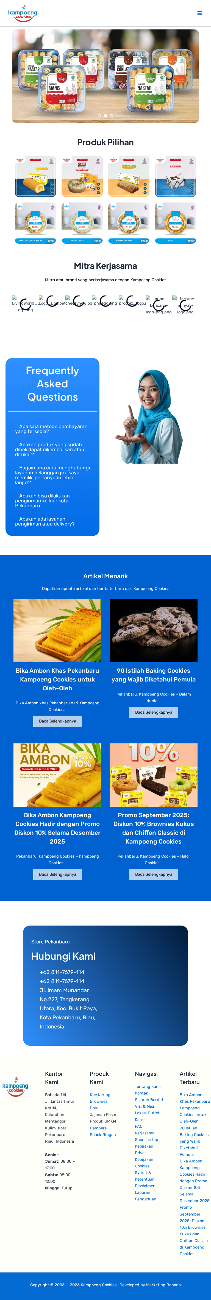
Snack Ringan (103, 1134)
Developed (129, 1284)
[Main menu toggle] (200, 13)
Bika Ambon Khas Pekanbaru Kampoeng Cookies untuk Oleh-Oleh (57, 679)
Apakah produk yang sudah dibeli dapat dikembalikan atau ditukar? (49, 450)
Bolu (94, 1107)
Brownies (98, 1101)
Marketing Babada (163, 1284)
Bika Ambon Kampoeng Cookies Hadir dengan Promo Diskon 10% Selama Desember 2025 (195, 1181)
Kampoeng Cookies (98, 1284)
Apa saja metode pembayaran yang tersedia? (51, 428)
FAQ (139, 1126)
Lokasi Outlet (147, 1112)
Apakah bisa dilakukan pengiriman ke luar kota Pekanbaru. (42, 501)
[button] (52, 429)
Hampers (98, 1128)
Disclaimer (145, 1185)
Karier (140, 1119)
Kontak (141, 1093)
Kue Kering (100, 1094)
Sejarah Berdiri (149, 1099)
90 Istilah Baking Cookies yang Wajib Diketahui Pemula (194, 1141)
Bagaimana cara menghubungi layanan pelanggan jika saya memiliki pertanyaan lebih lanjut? (52, 475)
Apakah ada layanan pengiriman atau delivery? (45, 521)
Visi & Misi (144, 1106)
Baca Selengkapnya (57, 721)
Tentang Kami (148, 1086)
